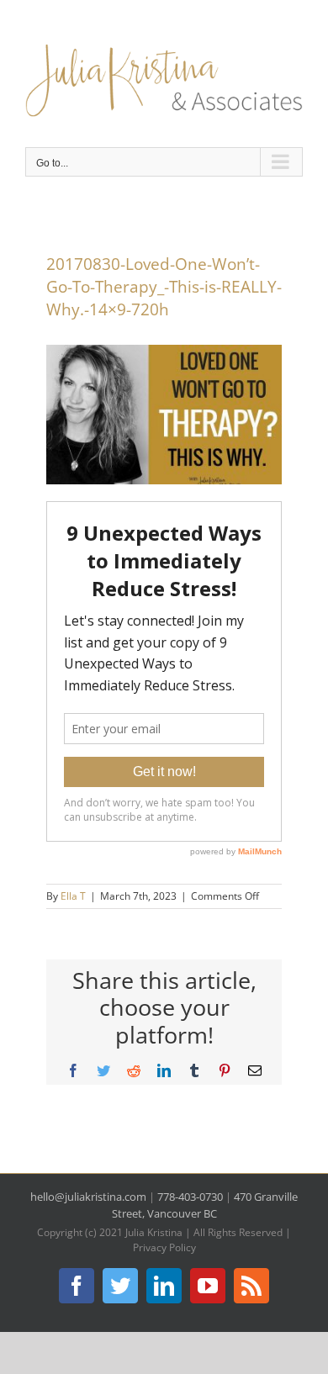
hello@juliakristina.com (88, 1196)
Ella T (73, 896)
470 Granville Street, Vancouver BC (205, 1205)
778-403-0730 (190, 1196)
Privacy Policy (164, 1247)
